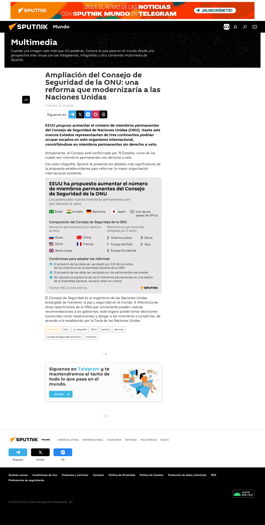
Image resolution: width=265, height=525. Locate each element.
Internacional (92, 439)
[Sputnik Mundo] (29, 31)
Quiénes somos (18, 475)
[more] (26, 100)
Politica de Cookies (151, 475)
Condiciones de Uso (44, 475)
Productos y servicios (75, 475)
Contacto (98, 475)
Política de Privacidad (122, 475)
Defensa (131, 439)
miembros (91, 336)
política (105, 329)
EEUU (94, 329)
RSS (213, 475)
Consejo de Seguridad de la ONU (64, 336)
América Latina (68, 439)
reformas (119, 329)
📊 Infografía (80, 329)
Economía (114, 439)
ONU (65, 329)
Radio (165, 439)
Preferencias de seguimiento (26, 480)
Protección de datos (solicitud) (187, 475)
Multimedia (53, 329)
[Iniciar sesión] (235, 27)
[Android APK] (243, 494)
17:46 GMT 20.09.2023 (59, 105)
